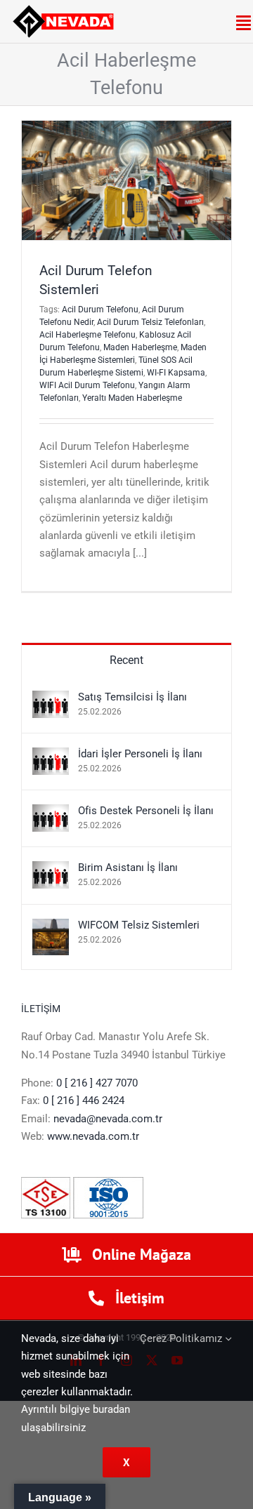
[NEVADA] (63, 10)
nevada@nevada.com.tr (107, 1118)
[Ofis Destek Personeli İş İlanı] (50, 812)
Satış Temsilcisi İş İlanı (132, 697)
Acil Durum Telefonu (100, 309)
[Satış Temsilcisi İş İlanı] (50, 699)
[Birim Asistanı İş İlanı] (50, 869)
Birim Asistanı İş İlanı (128, 867)
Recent (126, 660)
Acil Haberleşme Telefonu (87, 335)
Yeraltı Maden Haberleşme (132, 398)
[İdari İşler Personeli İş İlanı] (50, 756)
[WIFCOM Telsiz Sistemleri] (50, 927)
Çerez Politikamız (182, 1338)
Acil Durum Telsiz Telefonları (150, 322)
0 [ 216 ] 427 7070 (97, 1083)
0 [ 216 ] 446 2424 (83, 1100)
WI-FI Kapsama (176, 373)
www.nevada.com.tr (93, 1136)
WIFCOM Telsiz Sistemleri (139, 925)
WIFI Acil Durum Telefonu (87, 385)
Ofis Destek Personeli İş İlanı (146, 810)
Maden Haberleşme (140, 347)
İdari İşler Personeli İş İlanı (140, 753)
